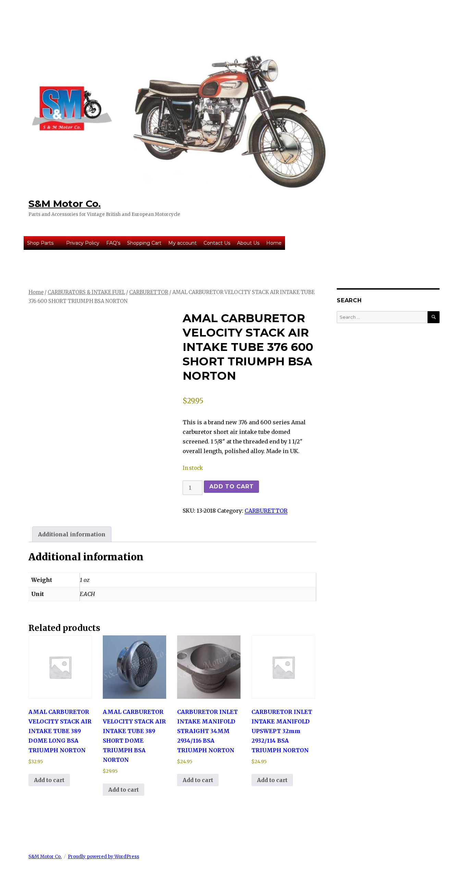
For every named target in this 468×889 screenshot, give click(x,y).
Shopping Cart (144, 243)
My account (182, 243)
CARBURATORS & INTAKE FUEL (86, 292)
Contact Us (217, 243)
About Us (248, 243)
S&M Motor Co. (64, 203)
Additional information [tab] (72, 534)
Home (274, 243)
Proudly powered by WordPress (103, 857)
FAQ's (113, 243)
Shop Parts (40, 243)
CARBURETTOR (148, 292)
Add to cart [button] (49, 780)
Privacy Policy (82, 243)
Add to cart (231, 486)
